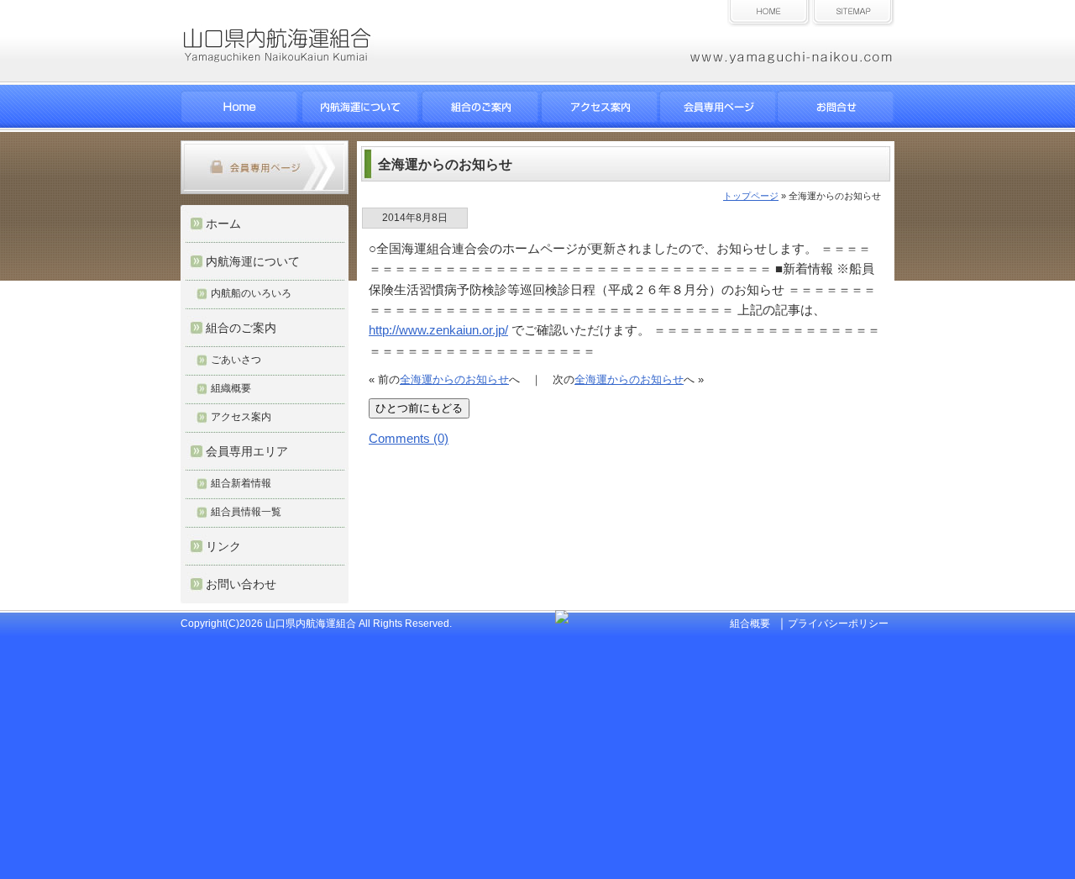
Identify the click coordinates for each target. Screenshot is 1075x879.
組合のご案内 (241, 327)
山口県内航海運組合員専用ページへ (265, 167)
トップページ (751, 196)
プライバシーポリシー (838, 623)
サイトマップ (852, 14)
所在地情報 (599, 106)
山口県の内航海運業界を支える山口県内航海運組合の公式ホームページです (314, 58)
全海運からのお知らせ (454, 379)
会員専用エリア (247, 451)
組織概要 (231, 388)
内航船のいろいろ (251, 293)
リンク (223, 546)
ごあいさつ (236, 360)
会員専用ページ (718, 106)
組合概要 (750, 623)
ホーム (768, 14)
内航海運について (360, 106)
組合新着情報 (241, 483)
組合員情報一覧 (246, 512)
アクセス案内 (241, 417)
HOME (239, 106)
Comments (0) (408, 438)
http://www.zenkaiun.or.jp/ (438, 330)
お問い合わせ (835, 106)
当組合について (479, 106)
